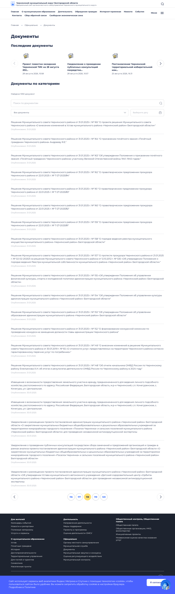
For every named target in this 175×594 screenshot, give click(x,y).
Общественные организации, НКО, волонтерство (133, 529)
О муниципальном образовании (38, 11)
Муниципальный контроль (76, 559)
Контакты (17, 15)
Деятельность (65, 11)
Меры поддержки (72, 526)
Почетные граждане (21, 546)
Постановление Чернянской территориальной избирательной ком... (132, 67)
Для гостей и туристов (22, 559)
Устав (14, 542)
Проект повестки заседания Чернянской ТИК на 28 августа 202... (41, 67)
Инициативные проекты (128, 534)
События (139, 11)
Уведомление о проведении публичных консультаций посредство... (84, 67)
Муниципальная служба (75, 546)
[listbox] (69, 112)
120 (104, 497)
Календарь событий (21, 523)
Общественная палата (127, 525)
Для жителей (18, 519)
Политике (30, 587)
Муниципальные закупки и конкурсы (82, 553)
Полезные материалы (22, 530)
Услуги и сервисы (20, 533)
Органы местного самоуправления (81, 542)
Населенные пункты (21, 566)
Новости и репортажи (22, 526)
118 (87, 497)
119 (95, 497)
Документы (69, 549)
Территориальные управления (26, 556)
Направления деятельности (77, 523)
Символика (16, 563)
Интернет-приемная (110, 11)
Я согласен (156, 582)
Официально (70, 539)
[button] (160, 63)
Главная (15, 11)
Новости (128, 11)
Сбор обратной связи (36, 15)
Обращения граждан (86, 11)
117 (79, 497)
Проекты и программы (75, 530)
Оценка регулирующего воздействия (82, 556)
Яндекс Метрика (66, 581)
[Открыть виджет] (166, 585)
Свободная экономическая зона (66, 15)
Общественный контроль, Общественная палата (137, 520)
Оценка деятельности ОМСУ (77, 533)
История (15, 549)
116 (71, 497)
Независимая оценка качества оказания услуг (136, 538)
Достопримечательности (23, 553)
